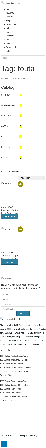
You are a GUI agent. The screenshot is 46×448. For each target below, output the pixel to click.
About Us (10, 13)
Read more (10, 217)
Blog (8, 21)
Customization (12, 24)
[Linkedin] (4, 444)
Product (9, 17)
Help (8, 28)
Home (8, 9)
